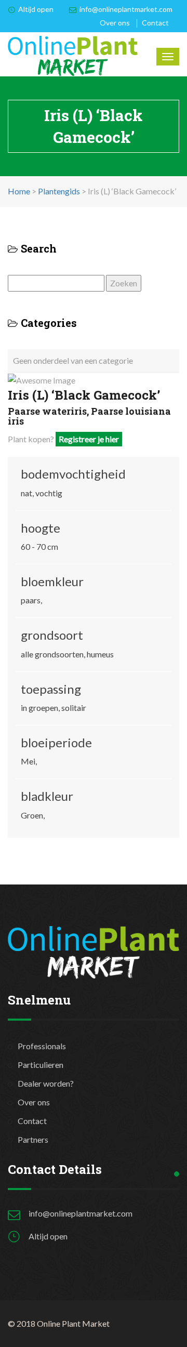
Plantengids (59, 191)
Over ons (115, 22)
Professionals (42, 1046)
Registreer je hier (89, 439)
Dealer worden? (46, 1083)
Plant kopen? (63, 439)
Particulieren (40, 1064)
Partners (33, 1139)
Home (19, 191)
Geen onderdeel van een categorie (73, 360)
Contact (155, 22)
